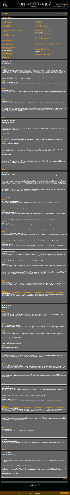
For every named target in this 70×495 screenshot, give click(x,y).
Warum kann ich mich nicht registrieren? (7, 22)
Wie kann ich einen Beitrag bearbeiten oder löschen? (8, 39)
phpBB (31, 484)
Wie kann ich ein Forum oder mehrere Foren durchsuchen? (42, 37)
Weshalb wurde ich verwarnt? (5, 45)
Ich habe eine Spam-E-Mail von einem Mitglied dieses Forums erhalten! (44, 30)
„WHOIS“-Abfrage (63, 466)
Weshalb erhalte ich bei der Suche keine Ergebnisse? (41, 38)
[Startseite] (34, 4)
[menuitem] (7, 13)
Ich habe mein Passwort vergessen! (6, 25)
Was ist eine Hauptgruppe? (38, 25)
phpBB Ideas (41, 460)
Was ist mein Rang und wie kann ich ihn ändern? (8, 35)
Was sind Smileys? (4, 52)
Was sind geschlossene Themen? (6, 56)
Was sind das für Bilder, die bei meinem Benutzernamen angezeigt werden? (11, 33)
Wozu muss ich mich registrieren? (6, 20)
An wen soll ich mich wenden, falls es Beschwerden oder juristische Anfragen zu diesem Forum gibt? (47, 53)
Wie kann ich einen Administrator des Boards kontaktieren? (42, 54)
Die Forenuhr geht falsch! (5, 31)
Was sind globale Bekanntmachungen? (6, 54)
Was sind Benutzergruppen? (38, 22)
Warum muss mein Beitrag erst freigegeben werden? (8, 47)
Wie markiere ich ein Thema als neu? (6, 48)
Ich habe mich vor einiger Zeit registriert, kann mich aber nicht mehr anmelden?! (12, 24)
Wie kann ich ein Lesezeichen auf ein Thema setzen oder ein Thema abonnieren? (45, 44)
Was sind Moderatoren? (38, 21)
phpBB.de (38, 485)
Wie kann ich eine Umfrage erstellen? (6, 41)
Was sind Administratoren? (38, 20)
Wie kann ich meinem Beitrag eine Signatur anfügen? (8, 40)
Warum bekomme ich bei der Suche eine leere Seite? (41, 39)
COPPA (47, 83)
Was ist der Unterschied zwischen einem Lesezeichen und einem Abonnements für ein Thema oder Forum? (48, 43)
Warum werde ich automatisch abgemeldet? (7, 26)
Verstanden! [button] (64, 493)
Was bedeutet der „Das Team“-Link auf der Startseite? (41, 26)
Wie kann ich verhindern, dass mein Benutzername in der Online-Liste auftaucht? (12, 30)
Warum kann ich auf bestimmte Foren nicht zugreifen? (8, 43)
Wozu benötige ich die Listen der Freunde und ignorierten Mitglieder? (43, 33)
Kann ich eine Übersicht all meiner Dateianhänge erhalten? (42, 49)
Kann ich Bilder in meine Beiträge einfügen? (7, 53)
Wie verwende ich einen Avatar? (6, 34)
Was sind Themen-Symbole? (5, 57)
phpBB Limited (21, 455)
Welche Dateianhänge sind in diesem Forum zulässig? (41, 48)
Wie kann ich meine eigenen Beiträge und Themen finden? (42, 40)
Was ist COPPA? (4, 21)
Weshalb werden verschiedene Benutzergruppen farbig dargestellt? (43, 24)
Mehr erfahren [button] (37, 493)
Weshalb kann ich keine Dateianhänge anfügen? (8, 44)
